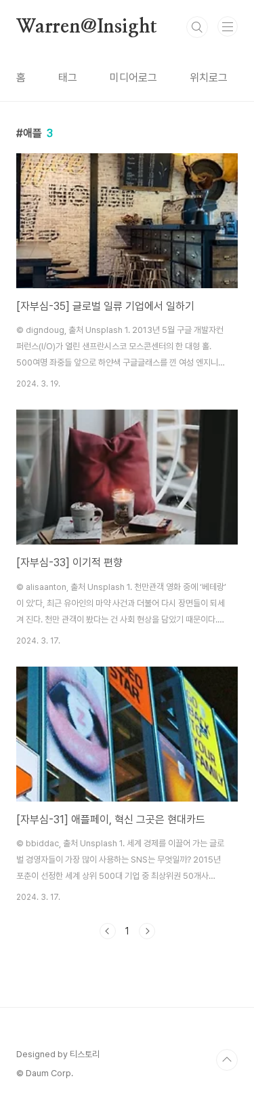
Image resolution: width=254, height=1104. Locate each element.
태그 (67, 77)
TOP (227, 1060)
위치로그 (209, 77)
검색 (197, 27)
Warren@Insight (86, 27)
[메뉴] (227, 26)
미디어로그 (133, 77)
